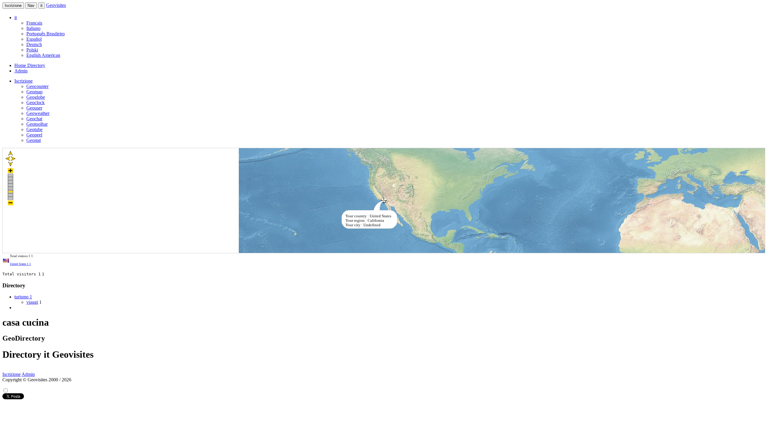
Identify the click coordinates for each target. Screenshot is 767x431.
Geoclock (35, 102)
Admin (21, 70)
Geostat (33, 140)
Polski (32, 49)
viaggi (32, 302)
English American (43, 55)
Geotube (34, 129)
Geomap (34, 91)
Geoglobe (35, 97)
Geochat (34, 118)
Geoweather (37, 113)
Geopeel (34, 134)
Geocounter (37, 86)
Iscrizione (13, 5)
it (41, 5)
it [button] (15, 17)
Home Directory (29, 65)
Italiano (33, 28)
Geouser (34, 107)
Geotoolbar (37, 124)
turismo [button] (23, 296)
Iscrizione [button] (23, 81)
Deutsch (34, 44)
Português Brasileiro (45, 33)
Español (34, 39)
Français (34, 22)
